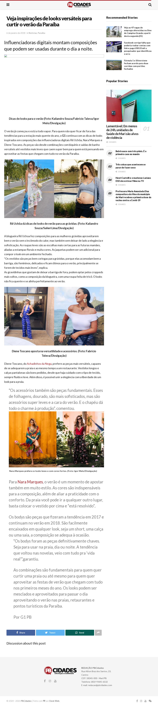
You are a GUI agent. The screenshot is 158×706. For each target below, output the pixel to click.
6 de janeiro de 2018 (15, 33)
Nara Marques (30, 481)
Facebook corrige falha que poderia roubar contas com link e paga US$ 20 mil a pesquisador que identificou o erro (138, 48)
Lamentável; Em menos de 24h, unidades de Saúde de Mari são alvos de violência (122, 131)
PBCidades (26, 701)
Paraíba (41, 33)
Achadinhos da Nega (39, 363)
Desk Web (54, 701)
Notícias (33, 33)
